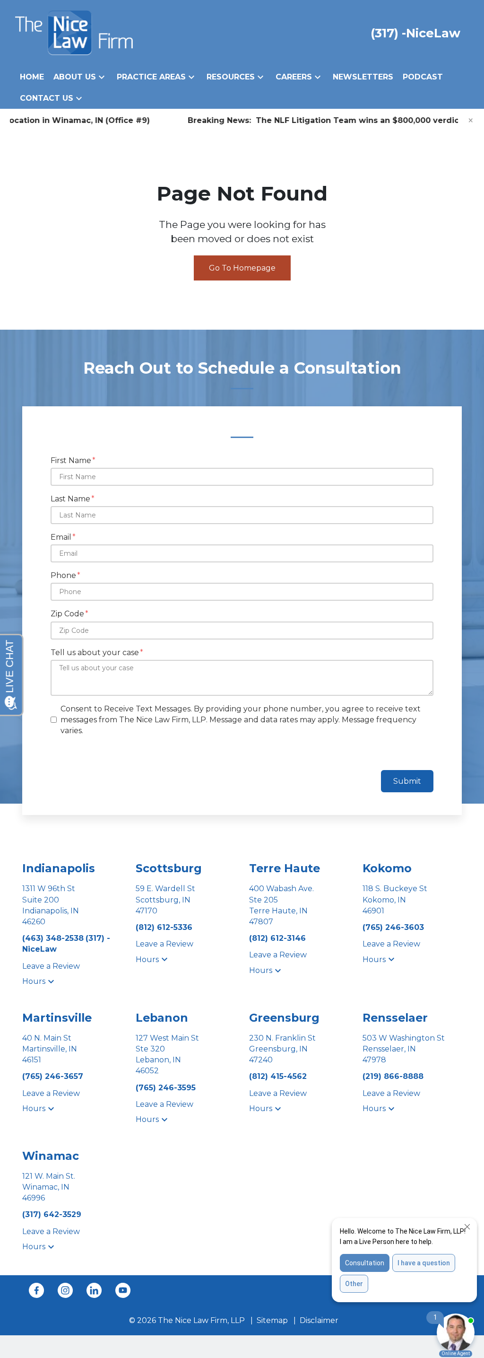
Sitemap (272, 1320)
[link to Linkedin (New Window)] (94, 1290)
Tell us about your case (95, 652)
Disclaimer (319, 1320)
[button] (101, 77)
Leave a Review (51, 966)
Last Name (70, 498)
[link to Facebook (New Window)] (36, 1290)
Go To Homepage (242, 267)
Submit (407, 781)
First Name (71, 460)
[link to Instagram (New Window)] (65, 1290)
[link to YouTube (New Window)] (122, 1290)
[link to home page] (74, 32)
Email (61, 537)
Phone (63, 575)
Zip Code (67, 613)
